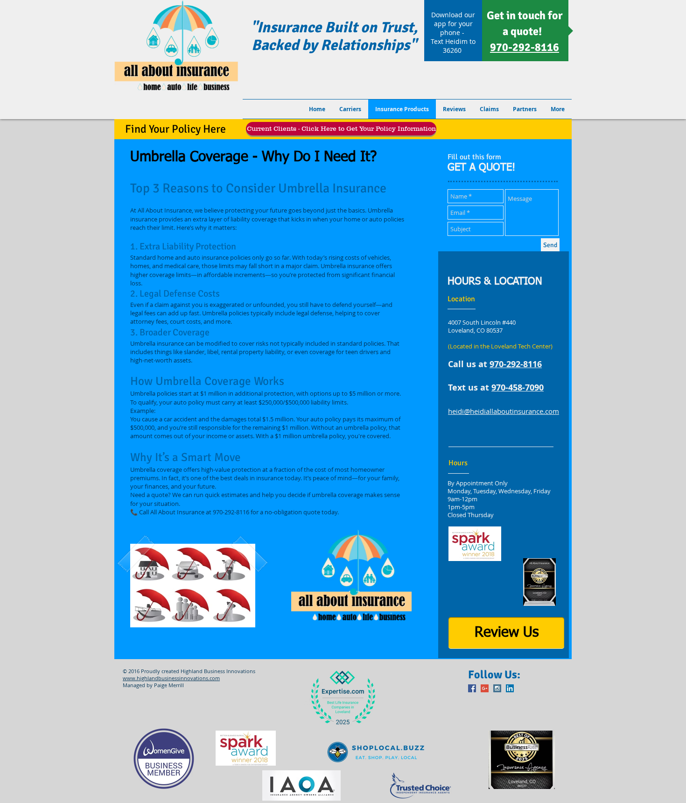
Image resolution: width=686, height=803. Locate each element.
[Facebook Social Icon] (472, 688)
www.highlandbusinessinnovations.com (171, 678)
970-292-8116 (516, 364)
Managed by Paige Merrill (153, 685)
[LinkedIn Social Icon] (510, 688)
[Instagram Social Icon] (497, 688)
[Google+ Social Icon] (485, 688)
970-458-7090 (517, 387)
